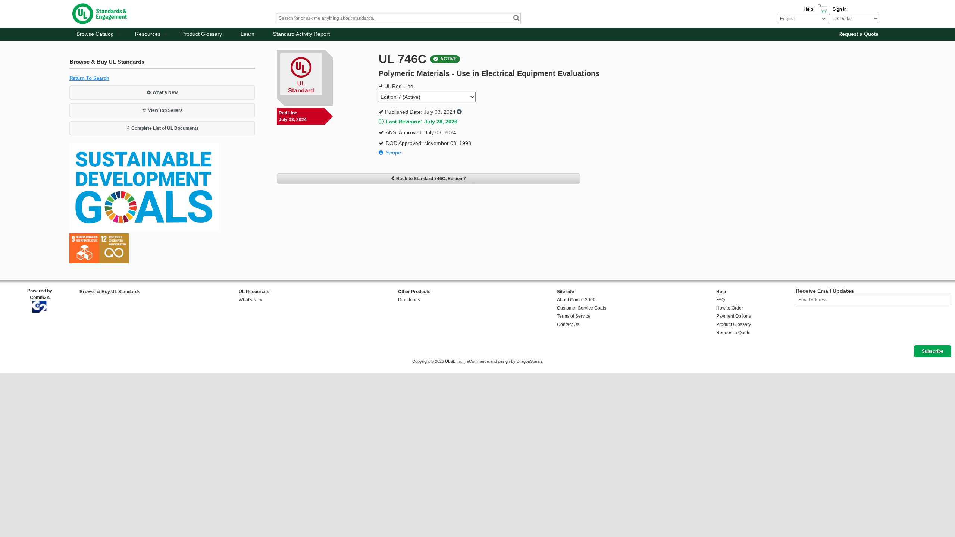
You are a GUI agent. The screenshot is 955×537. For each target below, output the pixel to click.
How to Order (729, 308)
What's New (165, 92)
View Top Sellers (165, 110)
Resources (147, 34)
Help (808, 9)
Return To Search (89, 78)
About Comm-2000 (576, 299)
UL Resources (254, 291)
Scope (393, 153)
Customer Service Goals (581, 308)
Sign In (840, 9)
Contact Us (568, 324)
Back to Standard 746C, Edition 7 (431, 178)
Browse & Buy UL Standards (109, 291)
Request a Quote (858, 34)
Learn (247, 34)
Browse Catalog (95, 34)
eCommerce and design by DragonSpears (505, 361)
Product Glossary (201, 34)
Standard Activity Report (301, 34)
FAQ (720, 299)
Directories (409, 299)
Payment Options (733, 316)
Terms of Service (574, 316)
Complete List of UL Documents (165, 128)
